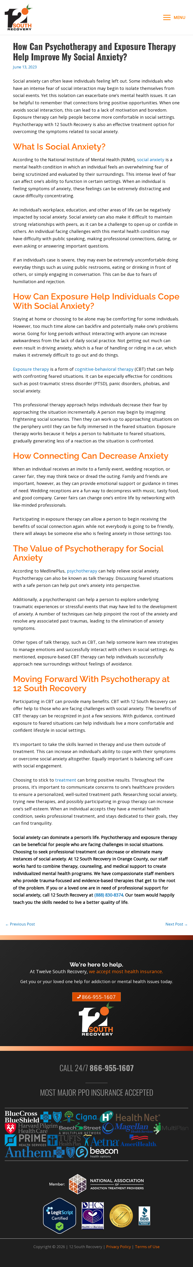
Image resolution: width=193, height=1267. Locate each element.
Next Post (176, 924)
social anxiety (151, 159)
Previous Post (20, 924)
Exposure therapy (31, 369)
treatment (65, 780)
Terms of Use (147, 1246)
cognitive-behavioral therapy (104, 369)
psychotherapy (82, 571)
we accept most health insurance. (126, 971)
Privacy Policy (118, 1246)
